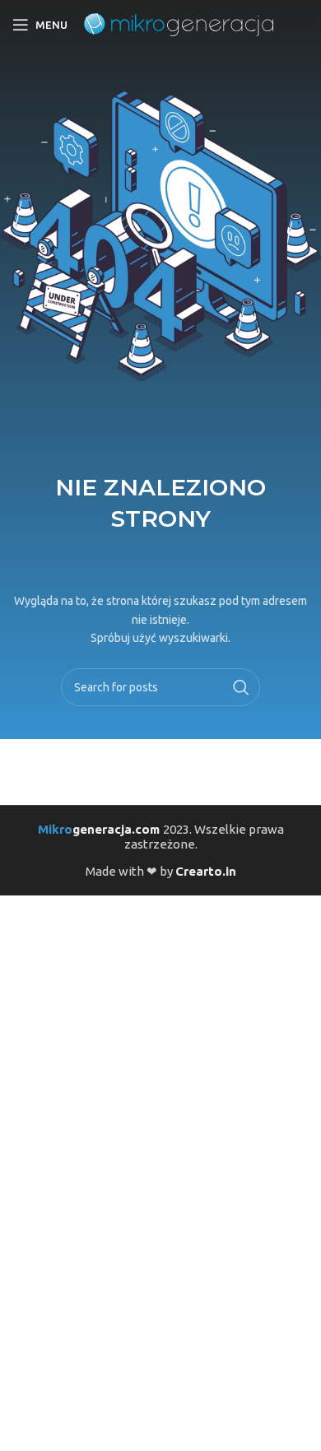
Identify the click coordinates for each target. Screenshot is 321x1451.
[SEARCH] (241, 687)
